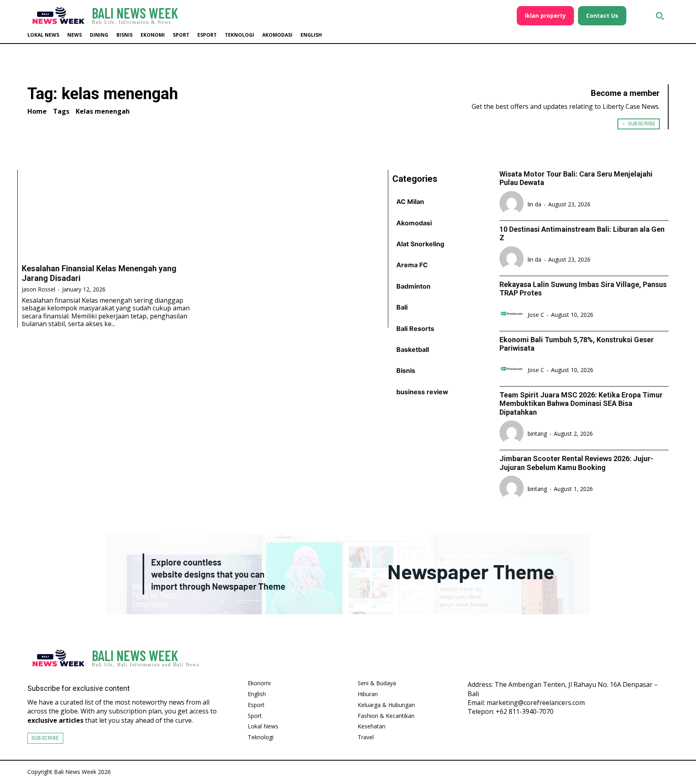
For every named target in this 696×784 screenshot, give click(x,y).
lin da (534, 204)
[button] (660, 16)
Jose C (536, 314)
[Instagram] (635, 660)
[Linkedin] (659, 660)
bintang (537, 433)
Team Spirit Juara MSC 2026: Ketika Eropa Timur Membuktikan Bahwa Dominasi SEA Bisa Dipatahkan (581, 403)
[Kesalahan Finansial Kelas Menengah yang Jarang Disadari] (110, 214)
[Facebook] (612, 660)
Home (37, 111)
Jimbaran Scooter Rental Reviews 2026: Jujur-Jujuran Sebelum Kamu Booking (576, 463)
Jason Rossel (38, 289)
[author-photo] (512, 204)
